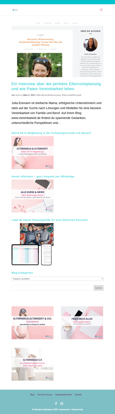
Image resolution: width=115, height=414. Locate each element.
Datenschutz (77, 409)
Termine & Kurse (44, 394)
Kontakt (78, 394)
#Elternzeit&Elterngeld (71, 95)
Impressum (64, 409)
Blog (32, 394)
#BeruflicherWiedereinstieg (49, 95)
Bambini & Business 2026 (45, 409)
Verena (18, 95)
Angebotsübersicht (63, 394)
